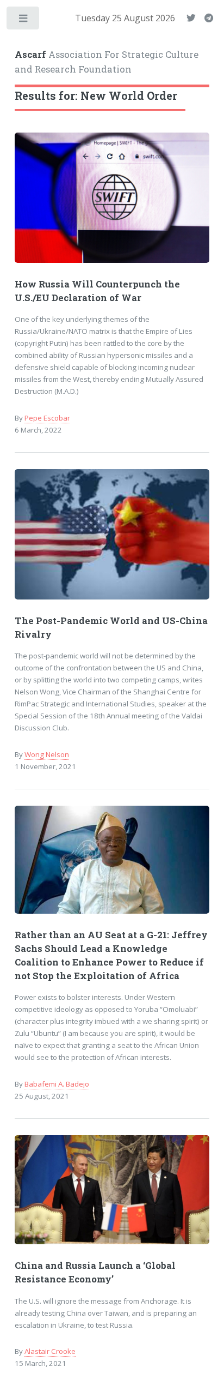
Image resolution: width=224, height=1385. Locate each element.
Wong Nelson (46, 754)
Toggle (23, 20)
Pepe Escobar (47, 418)
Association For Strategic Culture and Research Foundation (106, 62)
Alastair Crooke (50, 1351)
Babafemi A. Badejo (56, 1084)
